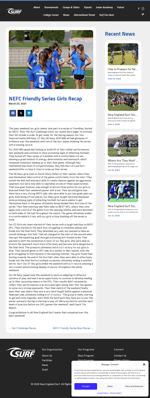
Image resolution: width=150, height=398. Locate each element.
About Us (47, 355)
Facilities (47, 360)
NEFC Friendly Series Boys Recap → (73, 328)
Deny (110, 386)
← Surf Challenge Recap (22, 328)
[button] (144, 364)
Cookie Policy (103, 393)
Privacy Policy (116, 393)
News (45, 365)
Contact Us (120, 355)
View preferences (134, 386)
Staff (45, 369)
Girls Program (86, 360)
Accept (86, 386)
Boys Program (86, 355)
